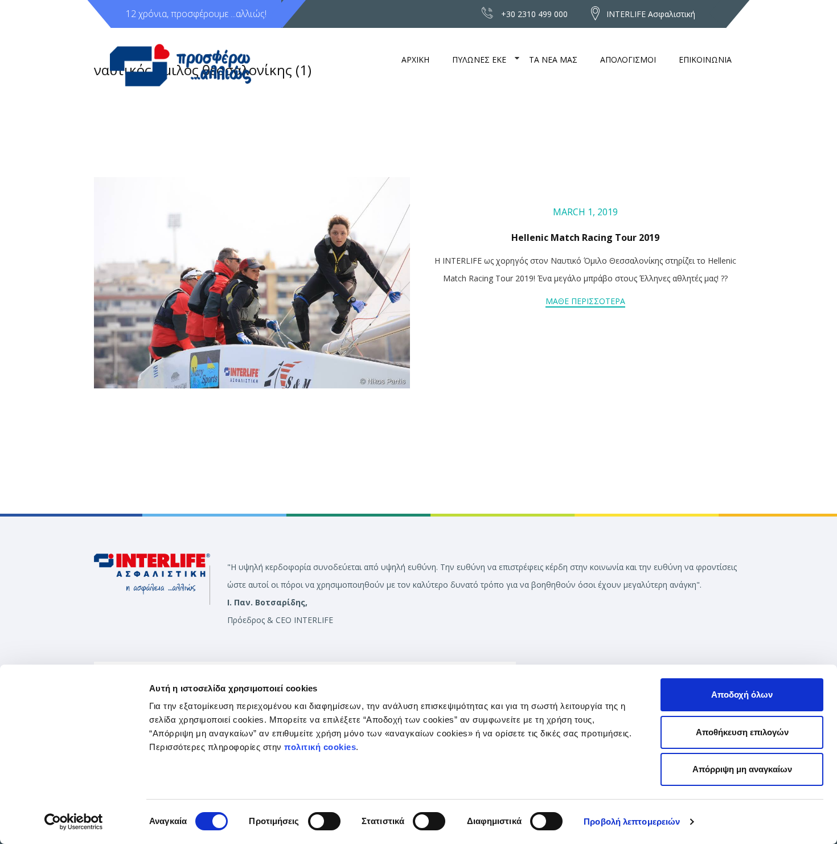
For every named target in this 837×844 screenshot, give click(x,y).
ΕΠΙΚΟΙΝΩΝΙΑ (705, 59)
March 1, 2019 (585, 212)
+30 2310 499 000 (534, 14)
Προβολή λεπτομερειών (632, 821)
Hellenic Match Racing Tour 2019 (585, 237)
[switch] (324, 821)
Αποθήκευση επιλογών (742, 732)
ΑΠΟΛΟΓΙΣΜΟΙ (628, 59)
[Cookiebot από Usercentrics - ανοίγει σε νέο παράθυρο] (74, 821)
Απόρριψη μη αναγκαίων (742, 769)
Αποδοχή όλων (742, 694)
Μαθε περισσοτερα (585, 301)
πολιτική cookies (320, 747)
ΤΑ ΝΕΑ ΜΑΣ (553, 59)
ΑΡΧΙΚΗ (415, 59)
